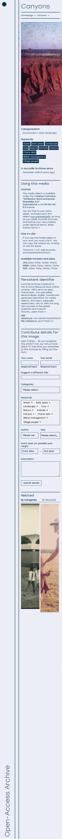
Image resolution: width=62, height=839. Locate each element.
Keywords (26, 397)
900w (37, 262)
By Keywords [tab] (49, 500)
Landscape (51, 143)
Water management (34, 156)
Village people (30, 161)
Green (26, 143)
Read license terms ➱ (38, 226)
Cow (25, 148)
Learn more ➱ (38, 311)
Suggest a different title (34, 372)
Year (42, 429)
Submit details (31, 483)
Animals (43, 148)
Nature (33, 148)
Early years (38, 143)
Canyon (54, 148)
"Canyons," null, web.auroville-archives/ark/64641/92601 (39, 251)
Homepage (27, 15)
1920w (53, 262)
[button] (18, 12)
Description (27, 459)
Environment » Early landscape (40, 133)
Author (25, 429)
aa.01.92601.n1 (45, 321)
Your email (46, 358)
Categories (27, 384)
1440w (45, 262)
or (39, 201)
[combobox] (23, 390)
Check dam (29, 152)
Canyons (41, 15)
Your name (27, 358)
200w (30, 262)
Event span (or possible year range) (36, 444)
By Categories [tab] (29, 500)
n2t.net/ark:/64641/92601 (47, 318)
